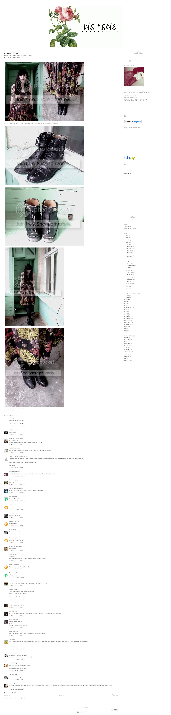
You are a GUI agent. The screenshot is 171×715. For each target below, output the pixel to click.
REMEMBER (127, 343)
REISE (126, 341)
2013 (127, 237)
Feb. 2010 (130, 281)
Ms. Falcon (11, 663)
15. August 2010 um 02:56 (17, 534)
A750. (128, 261)
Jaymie (10, 619)
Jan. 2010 (129, 283)
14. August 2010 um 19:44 (17, 426)
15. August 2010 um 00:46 (17, 509)
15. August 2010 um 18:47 (17, 615)
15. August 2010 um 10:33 (17, 560)
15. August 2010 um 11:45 (17, 577)
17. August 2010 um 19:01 (17, 659)
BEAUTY (126, 299)
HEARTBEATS (127, 322)
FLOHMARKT (127, 318)
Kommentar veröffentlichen (10, 692)
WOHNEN (126, 360)
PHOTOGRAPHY (128, 336)
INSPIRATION (127, 324)
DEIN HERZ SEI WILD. (12, 53)
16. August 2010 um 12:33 (17, 627)
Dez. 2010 (130, 246)
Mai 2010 (129, 274)
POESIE (126, 337)
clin (9, 529)
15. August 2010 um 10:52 (17, 569)
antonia (10, 429)
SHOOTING (127, 349)
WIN (125, 358)
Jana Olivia (11, 471)
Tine (10, 537)
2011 (127, 242)
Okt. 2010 (129, 250)
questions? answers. (127, 173)
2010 (127, 244)
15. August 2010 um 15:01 (17, 585)
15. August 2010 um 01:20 (17, 517)
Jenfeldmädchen (13, 581)
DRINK (126, 309)
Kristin (10, 611)
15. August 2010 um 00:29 (17, 492)
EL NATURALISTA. (131, 259)
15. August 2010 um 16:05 (17, 599)
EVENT (126, 315)
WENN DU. (130, 263)
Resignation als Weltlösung (15, 456)
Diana (10, 589)
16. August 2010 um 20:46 (17, 649)
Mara (10, 496)
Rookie (10, 683)
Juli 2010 (129, 270)
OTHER (126, 332)
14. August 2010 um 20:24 (17, 452)
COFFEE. (129, 256)
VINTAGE (126, 355)
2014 (127, 235)
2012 (127, 240)
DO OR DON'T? (128, 307)
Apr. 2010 (129, 277)
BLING (126, 303)
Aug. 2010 (130, 255)
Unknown (11, 521)
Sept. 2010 (130, 252)
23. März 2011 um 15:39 (16, 689)
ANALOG (126, 295)
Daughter (11, 448)
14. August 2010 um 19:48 (17, 434)
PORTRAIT (127, 339)
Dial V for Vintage (13, 488)
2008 (127, 288)
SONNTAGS (127, 351)
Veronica (11, 480)
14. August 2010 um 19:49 (17, 444)
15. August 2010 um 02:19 (17, 525)
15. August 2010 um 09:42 (17, 550)
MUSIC (126, 328)
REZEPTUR (127, 345)
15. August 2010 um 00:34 (17, 501)
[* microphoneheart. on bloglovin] (133, 122)
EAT (125, 311)
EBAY (125, 313)
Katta (10, 674)
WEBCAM (126, 356)
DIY (125, 305)
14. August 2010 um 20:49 (17, 467)
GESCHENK (127, 320)
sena (10, 504)
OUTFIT (12, 410)
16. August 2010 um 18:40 (17, 635)
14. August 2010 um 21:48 (17, 484)
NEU (9, 410)
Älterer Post (115, 695)
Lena (10, 513)
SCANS (126, 347)
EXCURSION (127, 316)
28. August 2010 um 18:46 (17, 679)
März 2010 (130, 279)
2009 (127, 286)
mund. (125, 170)
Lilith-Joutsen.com (13, 438)
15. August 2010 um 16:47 (17, 607)
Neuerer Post (7, 695)
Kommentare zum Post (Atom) (17, 698)
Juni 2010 (129, 272)
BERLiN (126, 301)
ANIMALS (126, 297)
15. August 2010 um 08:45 (17, 542)
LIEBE (125, 326)
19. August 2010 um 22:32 (17, 670)
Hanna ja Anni (12, 546)
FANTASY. (129, 267)
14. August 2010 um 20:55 (17, 476)
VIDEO (126, 353)
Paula (10, 652)
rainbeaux (11, 602)
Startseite (61, 695)
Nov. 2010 (130, 248)
